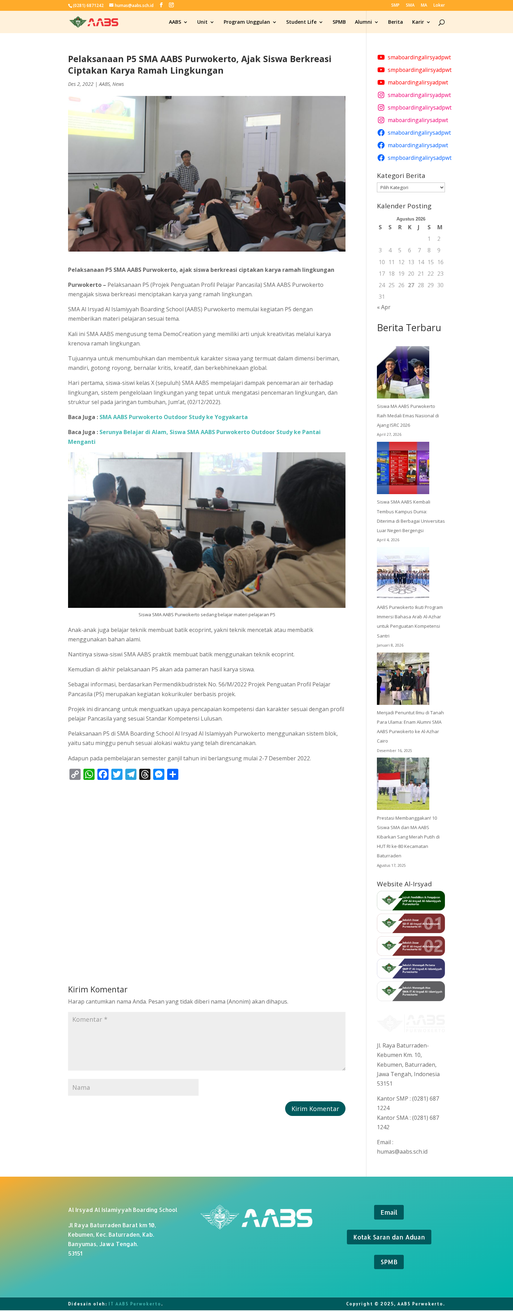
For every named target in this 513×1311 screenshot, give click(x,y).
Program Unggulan (247, 22)
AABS (175, 22)
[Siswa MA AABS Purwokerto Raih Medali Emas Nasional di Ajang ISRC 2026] (403, 374)
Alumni (363, 22)
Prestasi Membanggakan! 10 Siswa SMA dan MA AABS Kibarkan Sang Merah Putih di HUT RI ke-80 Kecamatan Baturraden (408, 837)
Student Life (301, 22)
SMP (395, 5)
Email (388, 1212)
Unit (202, 22)
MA (424, 5)
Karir (418, 22)
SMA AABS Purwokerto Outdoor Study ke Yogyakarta (173, 417)
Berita (395, 22)
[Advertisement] (206, 870)
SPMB (339, 22)
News (118, 84)
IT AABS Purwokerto (135, 1304)
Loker (439, 5)
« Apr (384, 307)
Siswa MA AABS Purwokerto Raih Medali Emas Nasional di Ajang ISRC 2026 (408, 415)
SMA (410, 5)
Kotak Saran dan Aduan (389, 1237)
